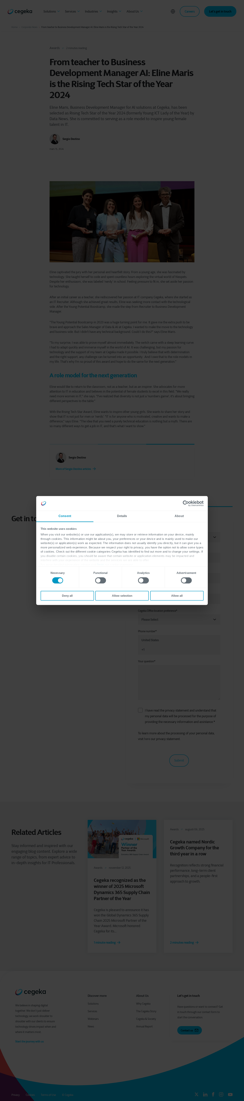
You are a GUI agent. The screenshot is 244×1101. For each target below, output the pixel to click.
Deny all (67, 595)
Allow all (177, 595)
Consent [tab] (65, 516)
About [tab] (179, 516)
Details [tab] (122, 516)
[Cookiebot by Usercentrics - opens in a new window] (187, 503)
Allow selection (122, 595)
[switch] (100, 580)
